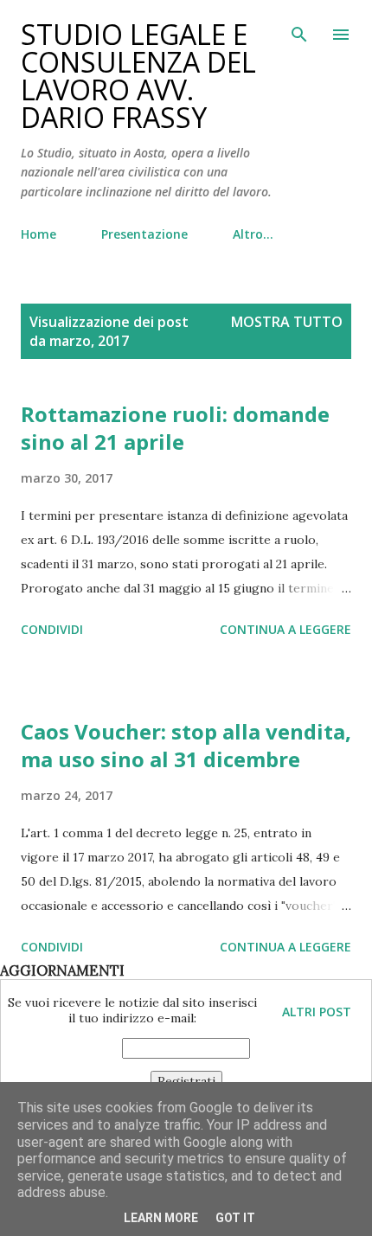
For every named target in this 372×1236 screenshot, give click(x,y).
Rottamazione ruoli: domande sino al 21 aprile (175, 428)
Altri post (316, 1011)
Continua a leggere (285, 629)
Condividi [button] (52, 629)
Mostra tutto (287, 321)
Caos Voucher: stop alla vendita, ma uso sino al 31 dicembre (186, 745)
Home (38, 234)
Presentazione (144, 234)
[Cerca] (299, 31)
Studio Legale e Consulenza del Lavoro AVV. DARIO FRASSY (138, 76)
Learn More (161, 1218)
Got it (235, 1218)
